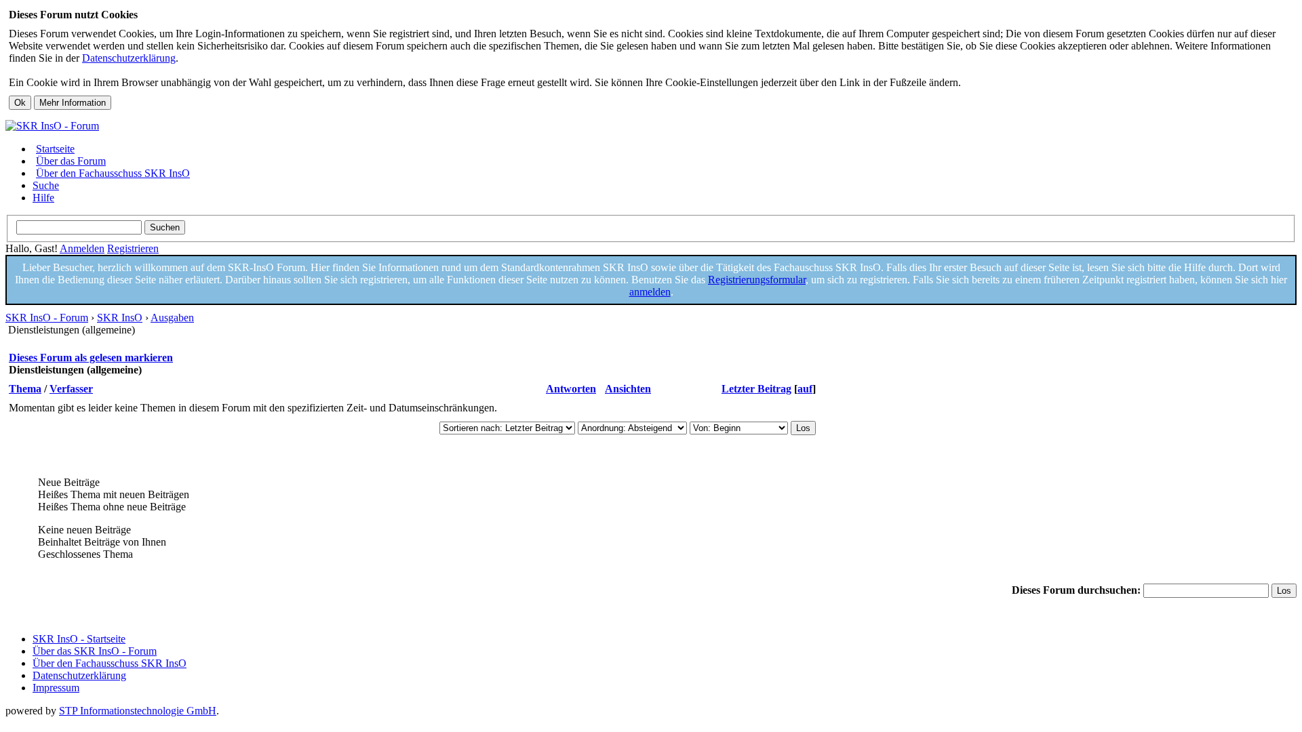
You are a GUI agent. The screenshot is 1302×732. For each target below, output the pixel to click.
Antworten (571, 388)
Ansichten (628, 388)
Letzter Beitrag (756, 388)
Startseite (55, 149)
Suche (46, 185)
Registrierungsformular (757, 279)
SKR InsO (119, 317)
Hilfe (43, 197)
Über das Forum (71, 161)
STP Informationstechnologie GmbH (137, 710)
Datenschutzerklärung (129, 58)
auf (804, 388)
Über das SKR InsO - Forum (95, 651)
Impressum (56, 687)
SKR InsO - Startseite (79, 639)
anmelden (650, 292)
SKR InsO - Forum (46, 317)
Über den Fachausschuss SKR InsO (113, 173)
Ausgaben (172, 317)
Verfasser (71, 388)
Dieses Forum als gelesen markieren (91, 357)
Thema (25, 388)
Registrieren (133, 248)
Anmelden (82, 248)
